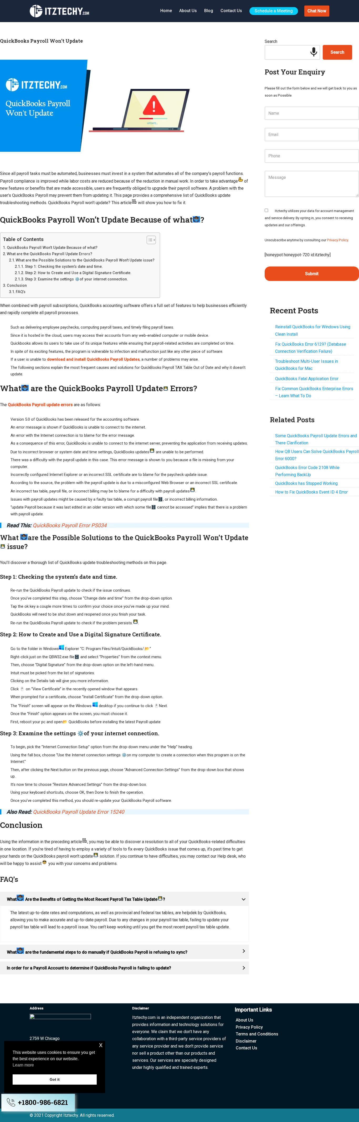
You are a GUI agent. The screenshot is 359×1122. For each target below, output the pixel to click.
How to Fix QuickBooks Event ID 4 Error (311, 492)
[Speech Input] (314, 52)
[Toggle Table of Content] (149, 239)
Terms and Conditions (257, 1034)
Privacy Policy (337, 240)
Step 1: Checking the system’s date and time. (64, 266)
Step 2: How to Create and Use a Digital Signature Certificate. (78, 273)
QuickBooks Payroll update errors (40, 404)
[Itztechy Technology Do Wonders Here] (61, 11)
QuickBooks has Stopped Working (306, 483)
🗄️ (160, 499)
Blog (208, 10)
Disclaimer (246, 1041)
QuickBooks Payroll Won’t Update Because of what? (52, 247)
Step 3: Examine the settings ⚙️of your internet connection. (76, 279)
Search (271, 41)
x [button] (100, 1044)
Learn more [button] (23, 1065)
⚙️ (80, 733)
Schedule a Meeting (274, 10)
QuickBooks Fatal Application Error (307, 378)
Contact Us (231, 10)
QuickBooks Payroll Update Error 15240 (78, 812)
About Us (188, 10)
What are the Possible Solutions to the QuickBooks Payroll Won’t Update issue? (85, 260)
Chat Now (316, 10)
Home (166, 10)
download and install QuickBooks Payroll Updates (93, 359)
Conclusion (17, 285)
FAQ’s (20, 292)
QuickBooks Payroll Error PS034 (69, 525)
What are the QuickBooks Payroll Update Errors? (49, 254)
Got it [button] (55, 1079)
